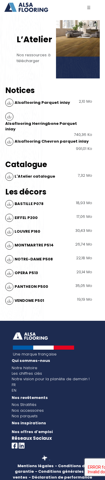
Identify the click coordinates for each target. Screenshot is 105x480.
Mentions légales (36, 466)
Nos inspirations (29, 423)
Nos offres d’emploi (32, 432)
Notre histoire (24, 368)
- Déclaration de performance (60, 477)
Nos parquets (25, 416)
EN (14, 390)
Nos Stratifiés (24, 404)
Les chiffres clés (27, 373)
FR (14, 385)
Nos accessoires (28, 410)
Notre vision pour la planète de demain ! (51, 379)
